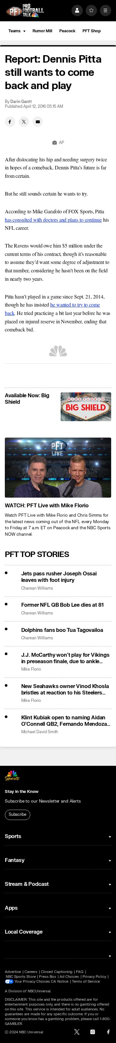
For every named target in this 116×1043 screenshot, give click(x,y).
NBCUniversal (39, 991)
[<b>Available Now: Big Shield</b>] (86, 406)
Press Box (47, 976)
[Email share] (38, 121)
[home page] (25, 10)
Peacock (67, 31)
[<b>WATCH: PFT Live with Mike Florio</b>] (58, 468)
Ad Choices (69, 976)
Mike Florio (31, 669)
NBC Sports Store (21, 976)
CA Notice (59, 981)
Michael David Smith (39, 732)
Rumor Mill (42, 31)
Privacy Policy (94, 976)
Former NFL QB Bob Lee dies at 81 (62, 605)
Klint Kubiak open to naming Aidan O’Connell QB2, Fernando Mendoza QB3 (64, 720)
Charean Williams (37, 588)
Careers (30, 971)
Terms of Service (86, 981)
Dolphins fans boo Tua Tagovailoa (62, 630)
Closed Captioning (56, 971)
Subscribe (17, 814)
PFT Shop (91, 31)
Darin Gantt (21, 101)
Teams (14, 31)
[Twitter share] (24, 121)
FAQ (79, 971)
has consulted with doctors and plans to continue (53, 219)
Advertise (13, 971)
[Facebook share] (10, 121)
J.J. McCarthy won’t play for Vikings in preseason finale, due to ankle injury (65, 658)
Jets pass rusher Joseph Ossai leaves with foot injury (59, 577)
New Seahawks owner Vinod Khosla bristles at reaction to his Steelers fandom (65, 689)
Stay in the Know (21, 791)
